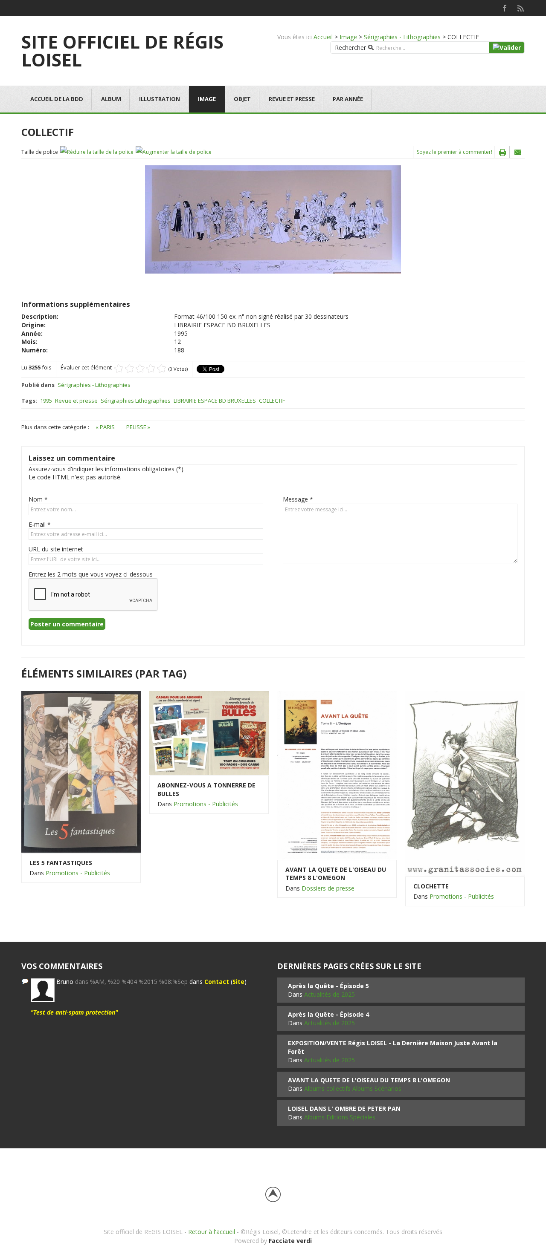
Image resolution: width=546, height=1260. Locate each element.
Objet (242, 99)
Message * (298, 499)
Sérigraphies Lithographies (136, 400)
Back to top (273, 1194)
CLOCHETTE (431, 886)
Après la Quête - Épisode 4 (328, 1014)
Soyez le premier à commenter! (454, 152)
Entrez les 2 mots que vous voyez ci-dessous (91, 574)
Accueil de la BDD (56, 99)
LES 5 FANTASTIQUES (60, 863)
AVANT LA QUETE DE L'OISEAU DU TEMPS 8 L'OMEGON (335, 873)
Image (348, 37)
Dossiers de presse (328, 888)
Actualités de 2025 (329, 994)
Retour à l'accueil (211, 1232)
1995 (46, 400)
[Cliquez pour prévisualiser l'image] (273, 219)
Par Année (348, 99)
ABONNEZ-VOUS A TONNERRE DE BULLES (206, 789)
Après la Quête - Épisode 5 (328, 986)
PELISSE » (138, 427)
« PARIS (106, 427)
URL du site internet (56, 549)
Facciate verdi (290, 1241)
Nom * (38, 499)
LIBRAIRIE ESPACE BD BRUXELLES (215, 400)
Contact (216, 981)
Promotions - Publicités (78, 873)
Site (238, 981)
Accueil (323, 37)
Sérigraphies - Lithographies (402, 37)
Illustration (159, 99)
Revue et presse (292, 99)
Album (111, 99)
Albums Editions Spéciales (339, 1117)
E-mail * (40, 524)
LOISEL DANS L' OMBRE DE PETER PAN (344, 1108)
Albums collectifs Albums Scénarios (352, 1088)
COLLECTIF (272, 400)
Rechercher (350, 47)
